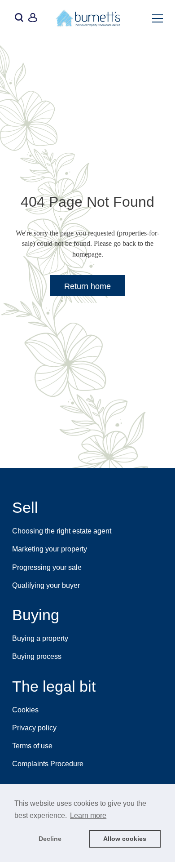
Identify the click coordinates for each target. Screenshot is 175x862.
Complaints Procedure (47, 764)
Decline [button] (50, 838)
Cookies (25, 710)
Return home (87, 286)
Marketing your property (49, 549)
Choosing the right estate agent (61, 531)
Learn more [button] (88, 815)
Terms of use (32, 746)
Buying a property (40, 638)
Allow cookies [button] (124, 838)
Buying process (36, 656)
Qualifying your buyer (46, 585)
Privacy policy (34, 728)
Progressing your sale (47, 567)
